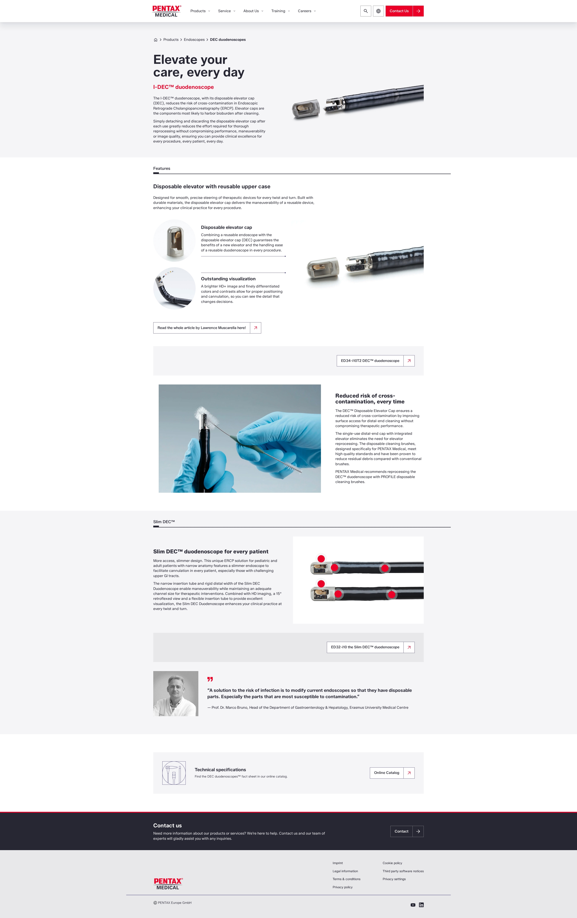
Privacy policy (343, 887)
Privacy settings (394, 879)
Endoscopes (194, 39)
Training (278, 11)
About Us (251, 11)
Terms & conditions (346, 879)
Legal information (345, 871)
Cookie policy (392, 863)
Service (224, 11)
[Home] (166, 11)
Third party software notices (403, 871)
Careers (304, 11)
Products (171, 39)
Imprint (338, 863)
